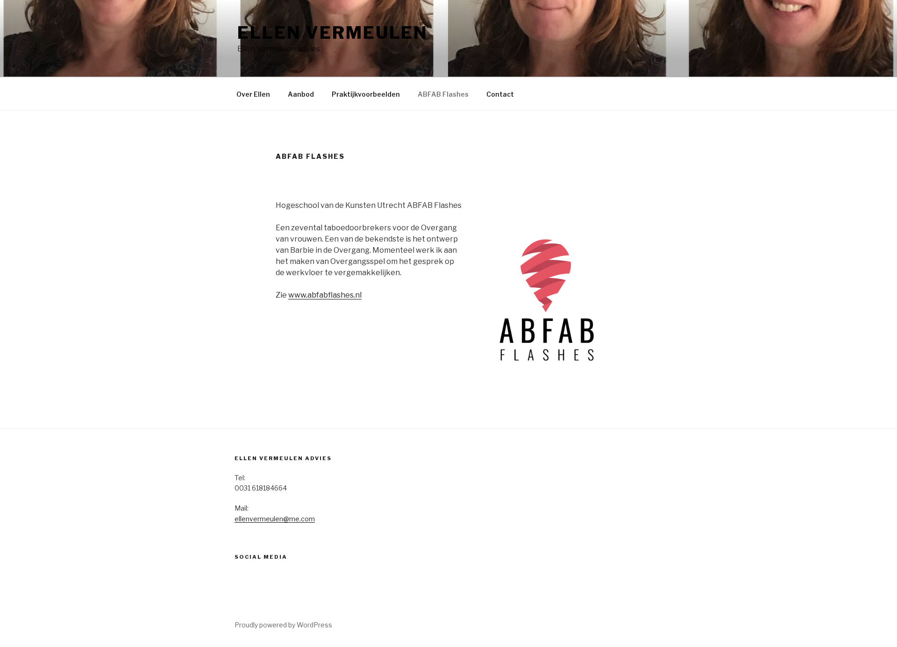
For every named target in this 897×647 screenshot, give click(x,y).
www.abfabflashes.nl (325, 295)
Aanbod (301, 94)
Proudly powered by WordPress (283, 625)
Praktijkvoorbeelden (366, 94)
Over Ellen (253, 94)
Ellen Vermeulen (332, 32)
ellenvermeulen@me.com (275, 519)
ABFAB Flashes (443, 94)
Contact (500, 94)
